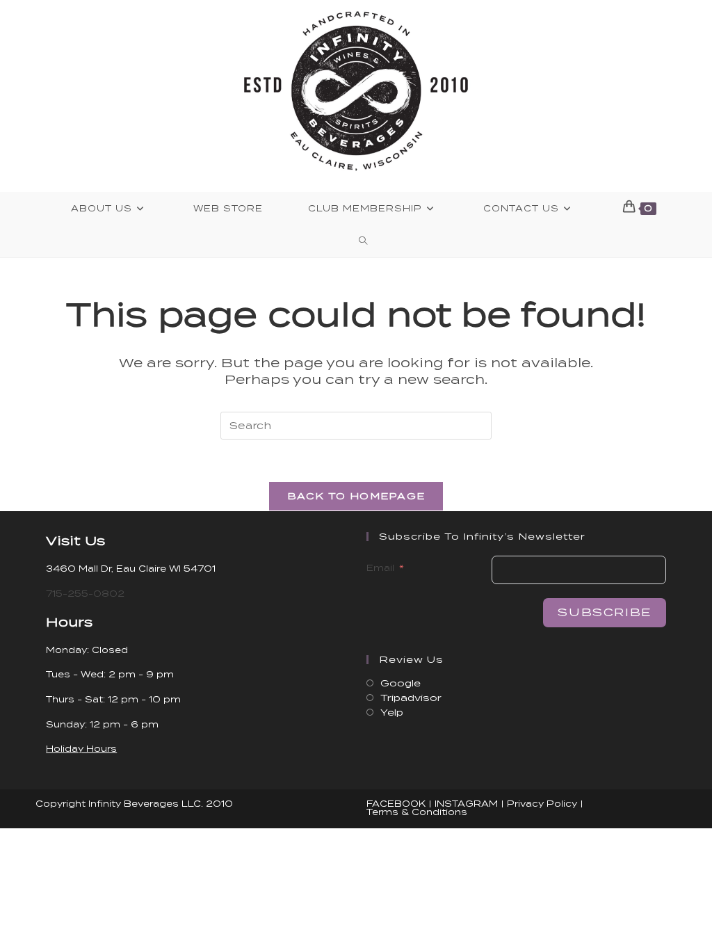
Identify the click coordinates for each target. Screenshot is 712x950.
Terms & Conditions (416, 812)
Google (400, 683)
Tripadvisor (411, 698)
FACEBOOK (396, 803)
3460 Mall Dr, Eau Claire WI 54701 (131, 568)
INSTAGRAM (466, 803)
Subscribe (604, 612)
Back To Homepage (356, 496)
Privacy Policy (542, 803)
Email (380, 568)
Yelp (391, 712)
